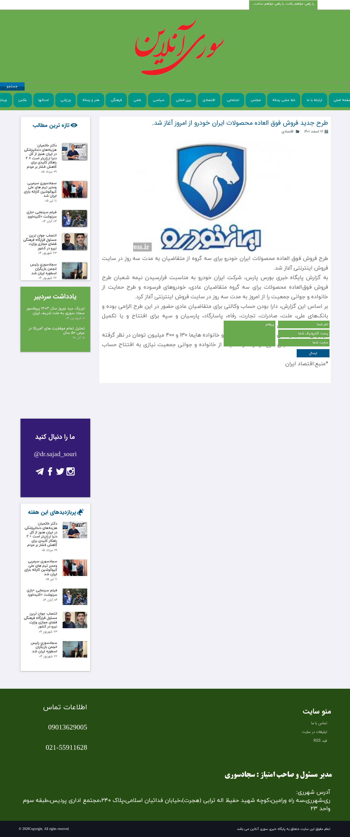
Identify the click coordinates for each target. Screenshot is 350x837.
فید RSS (320, 741)
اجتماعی (233, 100)
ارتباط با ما (314, 100)
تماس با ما (319, 723)
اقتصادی (209, 100)
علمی (137, 100)
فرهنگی (116, 100)
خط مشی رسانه (283, 100)
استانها (43, 100)
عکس (22, 100)
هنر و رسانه (90, 100)
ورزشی (65, 100)
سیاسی (158, 100)
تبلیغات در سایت (314, 732)
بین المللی (183, 100)
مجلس (256, 100)
